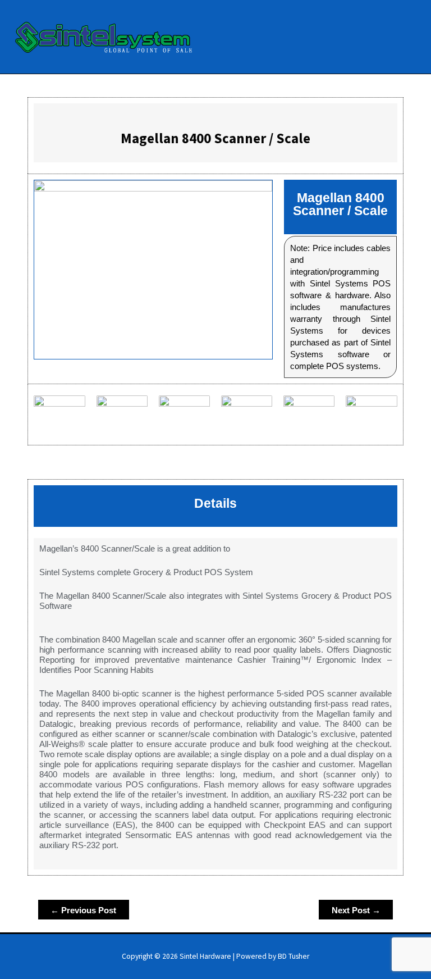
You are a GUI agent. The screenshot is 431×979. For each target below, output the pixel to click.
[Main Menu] (408, 37)
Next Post (356, 910)
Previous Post (83, 910)
